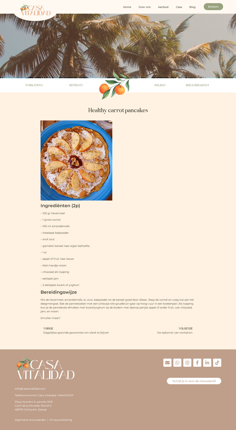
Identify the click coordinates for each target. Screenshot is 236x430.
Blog (192, 7)
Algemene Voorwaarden (30, 420)
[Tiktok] (217, 363)
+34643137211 (65, 395)
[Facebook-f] (197, 363)
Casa (179, 7)
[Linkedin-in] (207, 363)
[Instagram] (187, 363)
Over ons (145, 7)
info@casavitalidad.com (30, 388)
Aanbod (163, 7)
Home (127, 7)
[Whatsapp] (177, 363)
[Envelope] (167, 363)
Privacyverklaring (61, 420)
